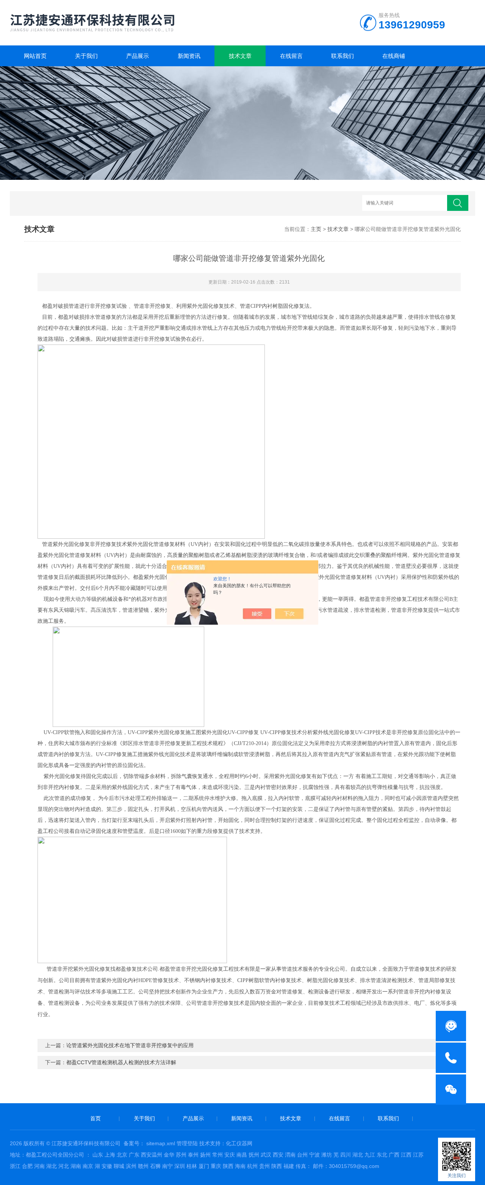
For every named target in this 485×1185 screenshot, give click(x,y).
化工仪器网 (239, 1143)
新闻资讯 (189, 56)
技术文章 (240, 56)
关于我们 (86, 56)
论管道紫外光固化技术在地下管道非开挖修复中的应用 (130, 1045)
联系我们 (342, 56)
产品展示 (137, 56)
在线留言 (291, 56)
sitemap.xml (160, 1143)
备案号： (134, 1143)
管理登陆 (187, 1143)
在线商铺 (393, 56)
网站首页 (35, 56)
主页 (316, 229)
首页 (95, 1118)
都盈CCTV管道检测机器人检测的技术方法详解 (121, 1062)
